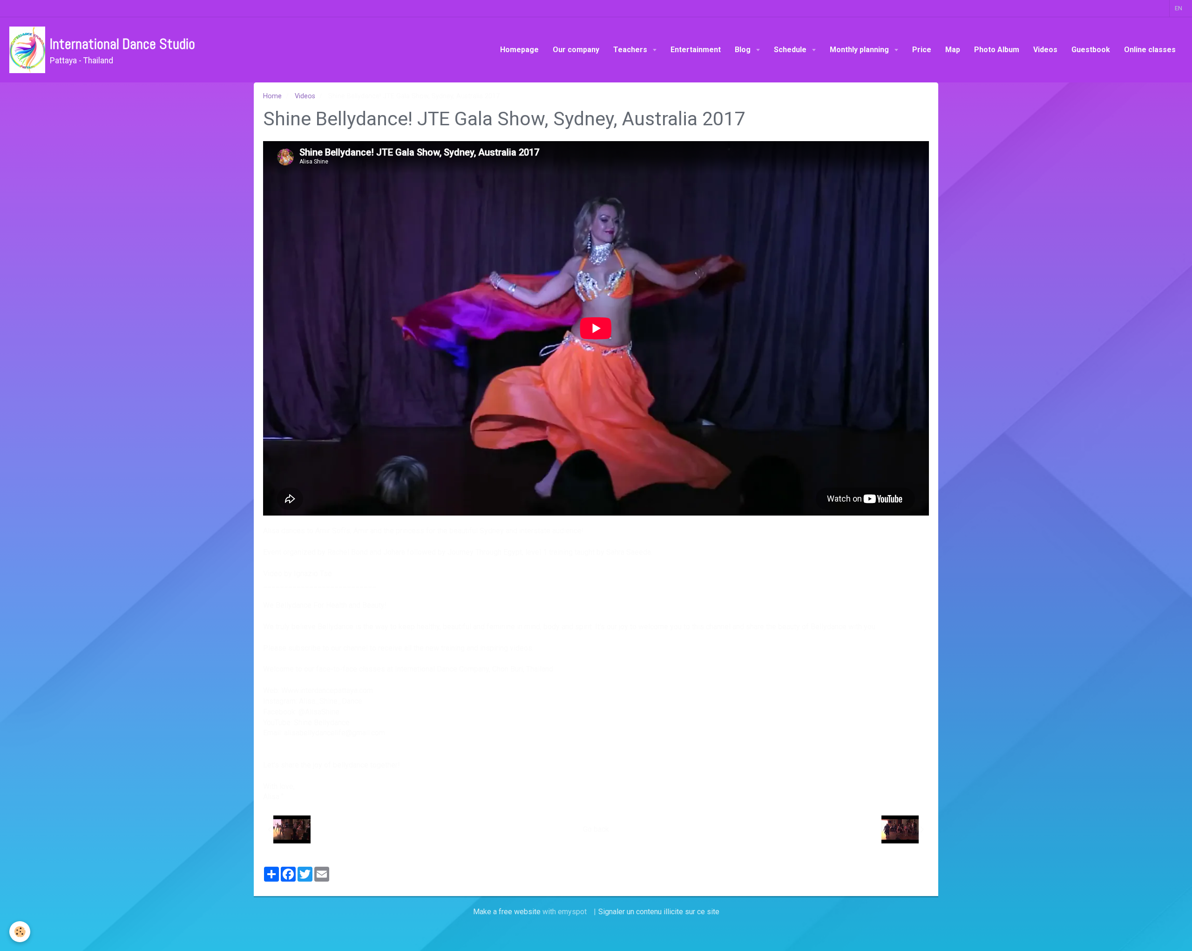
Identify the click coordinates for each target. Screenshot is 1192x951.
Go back (596, 829)
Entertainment (695, 49)
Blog (743, 49)
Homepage (519, 49)
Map (952, 49)
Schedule (791, 49)
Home (272, 96)
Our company (576, 49)
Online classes (1150, 49)
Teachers (631, 49)
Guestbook (1090, 49)
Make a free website (507, 911)
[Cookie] (19, 931)
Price (921, 49)
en (1178, 8)
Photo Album (996, 49)
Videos (1045, 49)
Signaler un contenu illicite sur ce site (658, 911)
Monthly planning (860, 49)
